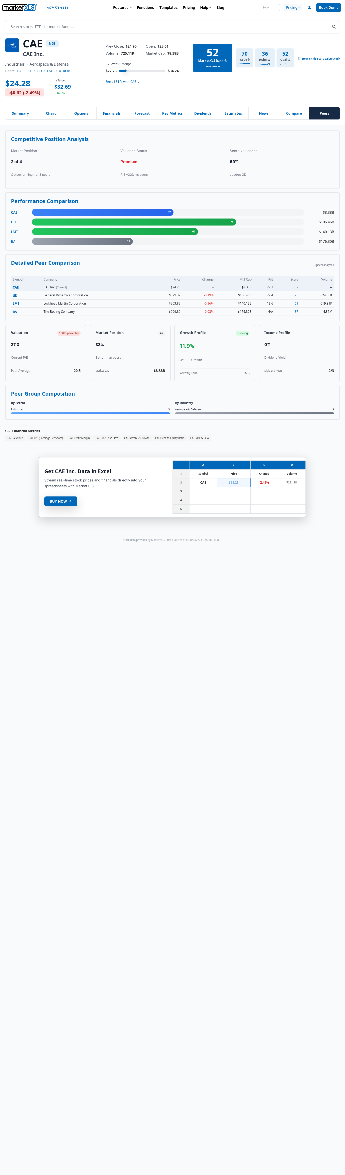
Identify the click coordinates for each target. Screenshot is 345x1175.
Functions (145, 7)
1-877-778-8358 (56, 7)
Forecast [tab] (142, 113)
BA (19, 70)
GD (39, 70)
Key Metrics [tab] (172, 113)
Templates (168, 7)
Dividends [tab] (202, 113)
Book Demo (329, 7)
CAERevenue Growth (137, 438)
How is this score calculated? (321, 58)
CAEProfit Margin (79, 438)
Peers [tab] (324, 113)
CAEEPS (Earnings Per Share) (46, 438)
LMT (50, 70)
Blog (220, 7)
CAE (16, 287)
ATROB (64, 70)
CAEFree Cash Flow (106, 438)
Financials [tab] (112, 113)
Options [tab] (81, 113)
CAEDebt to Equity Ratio (169, 438)
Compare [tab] (294, 113)
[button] (122, 7)
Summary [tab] (20, 113)
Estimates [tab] (233, 113)
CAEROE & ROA (199, 438)
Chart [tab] (51, 113)
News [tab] (264, 113)
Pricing (189, 7)
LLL (29, 70)
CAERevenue (15, 438)
